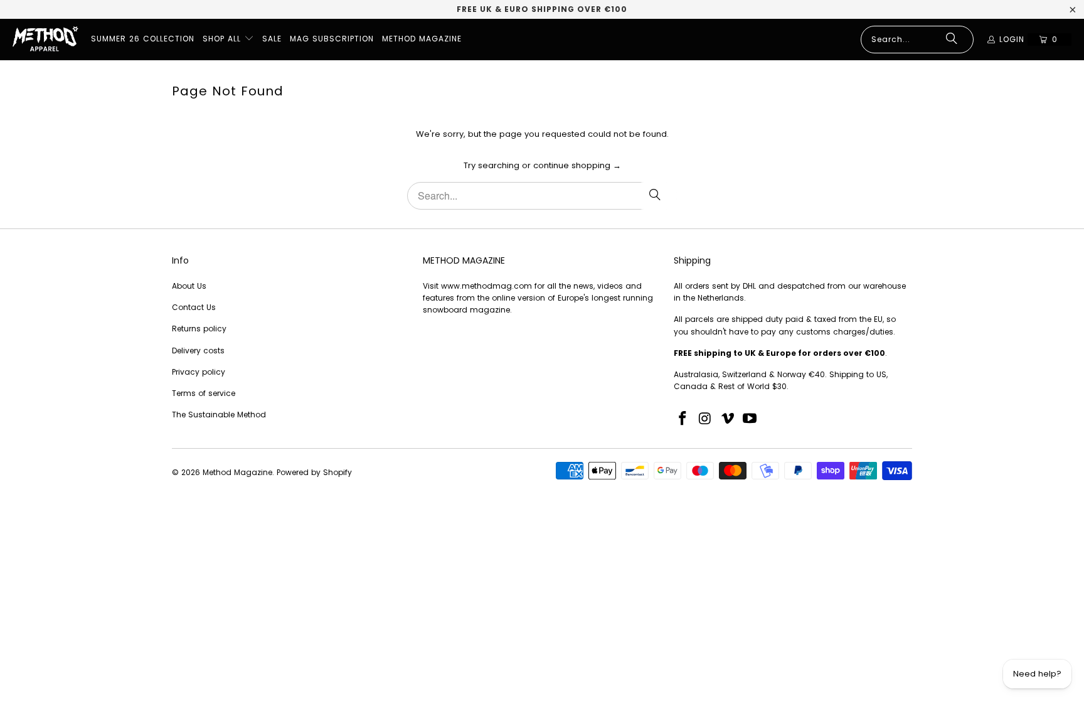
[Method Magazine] (45, 39)
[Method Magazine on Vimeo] (727, 419)
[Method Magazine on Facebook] (683, 419)
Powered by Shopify (314, 472)
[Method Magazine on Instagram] (705, 419)
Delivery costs (198, 350)
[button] (228, 39)
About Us (189, 286)
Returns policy (199, 328)
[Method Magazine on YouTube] (750, 419)
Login (1011, 39)
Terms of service (203, 393)
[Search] (952, 39)
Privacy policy (198, 372)
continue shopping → (577, 165)
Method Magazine (237, 472)
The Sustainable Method (219, 414)
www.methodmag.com (486, 286)
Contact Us (194, 307)
